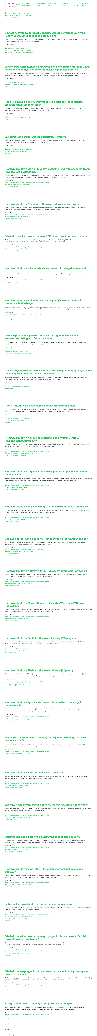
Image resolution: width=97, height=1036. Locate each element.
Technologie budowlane (64, 4)
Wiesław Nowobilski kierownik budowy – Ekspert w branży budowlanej (46, 804)
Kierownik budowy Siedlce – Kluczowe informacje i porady (39, 670)
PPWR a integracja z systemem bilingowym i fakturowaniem (40, 405)
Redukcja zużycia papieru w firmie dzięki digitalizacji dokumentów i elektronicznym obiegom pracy (44, 103)
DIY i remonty (76, 4)
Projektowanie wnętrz (40, 4)
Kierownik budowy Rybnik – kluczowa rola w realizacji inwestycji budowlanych (43, 704)
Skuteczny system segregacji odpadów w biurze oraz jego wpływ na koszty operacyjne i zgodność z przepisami (45, 34)
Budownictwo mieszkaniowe (26, 4)
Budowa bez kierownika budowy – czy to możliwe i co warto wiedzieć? (46, 538)
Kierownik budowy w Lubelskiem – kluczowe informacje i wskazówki (45, 268)
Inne (6, 46)
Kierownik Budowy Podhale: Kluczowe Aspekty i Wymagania (41, 638)
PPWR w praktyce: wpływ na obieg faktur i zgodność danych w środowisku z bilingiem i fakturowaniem (41, 337)
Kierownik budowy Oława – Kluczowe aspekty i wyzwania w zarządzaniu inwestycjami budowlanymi (47, 170)
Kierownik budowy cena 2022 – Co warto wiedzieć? (35, 772)
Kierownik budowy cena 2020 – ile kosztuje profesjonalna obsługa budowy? (44, 870)
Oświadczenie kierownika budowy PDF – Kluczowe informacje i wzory (46, 236)
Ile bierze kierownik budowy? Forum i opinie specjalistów (38, 904)
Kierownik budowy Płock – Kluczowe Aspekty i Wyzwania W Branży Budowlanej (45, 604)
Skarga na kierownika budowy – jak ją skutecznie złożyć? (38, 1003)
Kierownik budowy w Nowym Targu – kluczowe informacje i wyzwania (46, 570)
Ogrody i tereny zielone (52, 4)
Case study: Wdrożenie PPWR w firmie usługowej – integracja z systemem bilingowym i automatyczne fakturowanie (48, 372)
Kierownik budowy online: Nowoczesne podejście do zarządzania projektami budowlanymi (43, 302)
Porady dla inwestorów (85, 4)
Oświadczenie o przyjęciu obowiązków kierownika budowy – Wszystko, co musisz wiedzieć (47, 973)
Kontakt (17, 4)
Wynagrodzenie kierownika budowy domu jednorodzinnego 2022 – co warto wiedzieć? (46, 739)
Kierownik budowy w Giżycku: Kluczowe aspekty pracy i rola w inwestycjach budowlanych (42, 439)
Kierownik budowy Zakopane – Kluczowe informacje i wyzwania (42, 204)
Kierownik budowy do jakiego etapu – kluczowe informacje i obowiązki (46, 506)
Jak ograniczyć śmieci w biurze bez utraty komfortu (35, 136)
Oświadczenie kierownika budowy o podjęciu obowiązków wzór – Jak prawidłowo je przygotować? (46, 938)
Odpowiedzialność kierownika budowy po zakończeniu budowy (42, 836)
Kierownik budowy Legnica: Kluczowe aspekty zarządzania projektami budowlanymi (46, 473)
